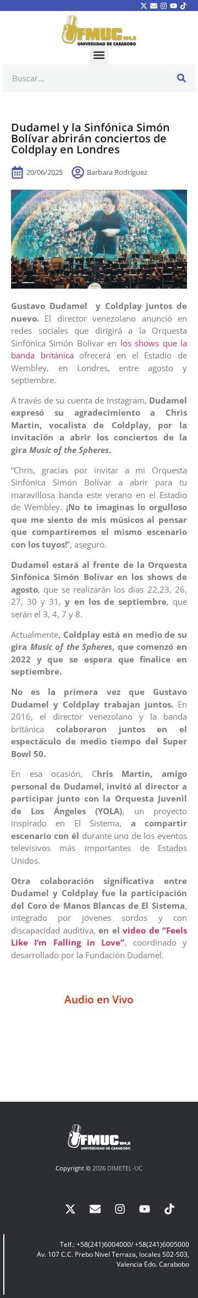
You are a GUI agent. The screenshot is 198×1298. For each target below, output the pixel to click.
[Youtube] (174, 5)
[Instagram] (163, 5)
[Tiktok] (184, 5)
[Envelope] (153, 5)
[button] (99, 55)
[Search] (181, 78)
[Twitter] (143, 5)
